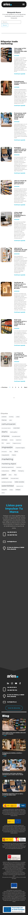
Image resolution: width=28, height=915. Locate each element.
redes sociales (19, 482)
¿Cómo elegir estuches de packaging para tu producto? (20, 215)
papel (4, 475)
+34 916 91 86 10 (12, 532)
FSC (3, 443)
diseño (4, 432)
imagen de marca (17, 443)
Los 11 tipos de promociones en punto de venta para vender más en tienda (20, 356)
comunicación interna (6, 428)
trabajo (11, 489)
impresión (7, 447)
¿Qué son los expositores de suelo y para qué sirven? (20, 250)
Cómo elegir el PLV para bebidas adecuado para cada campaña (20, 50)
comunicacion (9, 424)
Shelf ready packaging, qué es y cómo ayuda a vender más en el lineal (20, 322)
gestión (8, 443)
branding (11, 416)
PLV (15, 475)
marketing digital (9, 464)
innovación (4, 451)
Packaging (21, 470)
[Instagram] (12, 683)
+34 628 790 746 (12, 535)
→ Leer (4, 735)
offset (13, 471)
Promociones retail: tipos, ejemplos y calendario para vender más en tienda (20, 116)
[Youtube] (16, 683)
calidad (17, 416)
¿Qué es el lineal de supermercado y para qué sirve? (20, 182)
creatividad (16, 428)
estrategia (4, 440)
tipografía (4, 489)
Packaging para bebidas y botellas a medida (20, 83)
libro (10, 451)
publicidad (5, 478)
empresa (5, 436)
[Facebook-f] (20, 683)
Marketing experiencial (8, 467)
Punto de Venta (14, 478)
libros (16, 451)
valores (3, 492)
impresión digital (20, 447)
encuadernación (16, 436)
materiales (18, 467)
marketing (7, 459)
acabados (4, 416)
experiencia (18, 439)
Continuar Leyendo (19, 73)
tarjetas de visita (20, 486)
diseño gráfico (13, 432)
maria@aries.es (12, 541)
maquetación (5, 455)
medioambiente (5, 470)
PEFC (10, 474)
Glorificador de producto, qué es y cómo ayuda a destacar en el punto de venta (20, 285)
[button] (24, 4)
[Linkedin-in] (8, 683)
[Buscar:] (11, 22)
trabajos (18, 489)
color (10, 420)
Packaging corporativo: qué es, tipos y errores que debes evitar (20, 150)
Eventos (11, 439)
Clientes (4, 420)
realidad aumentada (7, 482)
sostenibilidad (8, 486)
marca (14, 455)
